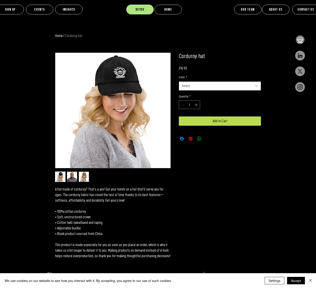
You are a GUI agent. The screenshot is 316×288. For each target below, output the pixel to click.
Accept (296, 280)
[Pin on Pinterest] (190, 138)
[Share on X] (208, 138)
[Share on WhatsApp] (199, 138)
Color (183, 77)
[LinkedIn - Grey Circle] (300, 55)
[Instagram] (300, 87)
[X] (300, 71)
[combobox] (220, 86)
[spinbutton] (189, 105)
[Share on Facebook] (182, 138)
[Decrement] (182, 105)
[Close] (310, 280)
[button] (300, 40)
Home (59, 36)
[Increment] (196, 105)
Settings (274, 280)
